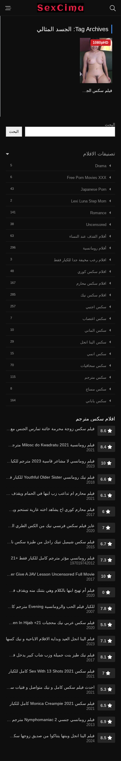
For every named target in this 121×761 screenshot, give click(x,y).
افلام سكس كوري (92, 271)
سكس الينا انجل (93, 342)
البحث (110, 124)
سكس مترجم (95, 377)
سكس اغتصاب (94, 318)
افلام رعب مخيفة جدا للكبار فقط (80, 260)
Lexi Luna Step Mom (88, 201)
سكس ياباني (96, 401)
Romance (98, 213)
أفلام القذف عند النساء (87, 236)
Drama (100, 166)
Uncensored (96, 224)
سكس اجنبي (96, 307)
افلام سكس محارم (91, 283)
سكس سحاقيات (93, 365)
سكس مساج (96, 389)
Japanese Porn (93, 189)
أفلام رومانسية (94, 248)
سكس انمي (96, 354)
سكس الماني (95, 330)
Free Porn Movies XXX (86, 177)
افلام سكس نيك (93, 295)
